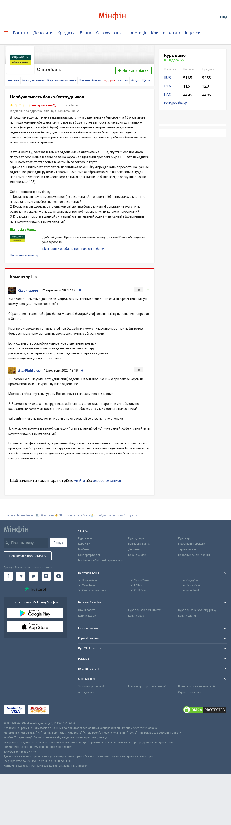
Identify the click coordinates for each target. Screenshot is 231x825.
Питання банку (90, 80)
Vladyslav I (73, 105)
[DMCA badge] (204, 710)
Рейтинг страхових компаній (196, 686)
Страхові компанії (189, 692)
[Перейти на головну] (115, 16)
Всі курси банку (175, 103)
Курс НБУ (84, 543)
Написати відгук (135, 70)
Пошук (58, 543)
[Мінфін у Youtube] (58, 576)
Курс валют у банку (61, 80)
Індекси (192, 32)
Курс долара (136, 538)
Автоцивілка (86, 692)
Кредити (66, 32)
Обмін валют (86, 610)
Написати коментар (24, 255)
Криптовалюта (165, 32)
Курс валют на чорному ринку (197, 610)
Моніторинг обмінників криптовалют (101, 560)
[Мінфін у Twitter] (33, 576)
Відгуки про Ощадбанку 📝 (77, 515)
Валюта (20, 32)
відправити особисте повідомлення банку (73, 248)
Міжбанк (83, 549)
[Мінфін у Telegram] (20, 576)
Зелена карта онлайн (92, 686)
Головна (13, 80)
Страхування (108, 32)
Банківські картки (139, 543)
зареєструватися (107, 480)
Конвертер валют (89, 555)
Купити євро (136, 615)
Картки (123, 80)
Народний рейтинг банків (194, 555)
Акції (135, 80)
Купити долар (87, 615)
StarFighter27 (29, 370)
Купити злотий (187, 615)
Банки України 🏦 (28, 515)
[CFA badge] (61, 710)
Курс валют (85, 538)
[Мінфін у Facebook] (8, 576)
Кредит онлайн (138, 555)
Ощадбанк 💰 (49, 515)
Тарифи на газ (187, 549)
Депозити (42, 32)
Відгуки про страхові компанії (147, 686)
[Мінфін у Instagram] (46, 576)
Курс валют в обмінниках (144, 610)
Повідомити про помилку (27, 556)
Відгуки (109, 80)
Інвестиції (136, 32)
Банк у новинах (33, 80)
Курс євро (184, 538)
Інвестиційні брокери (191, 543)
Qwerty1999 (28, 290)
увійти (79, 480)
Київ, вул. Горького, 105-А (61, 111)
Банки (85, 32)
